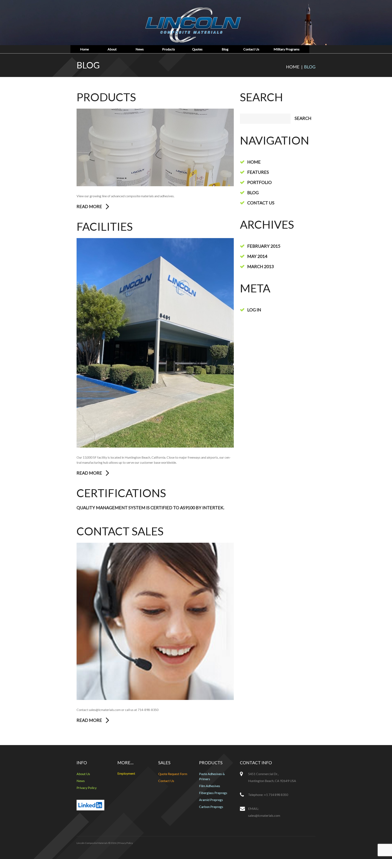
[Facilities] (155, 343)
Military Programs (287, 49)
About (112, 49)
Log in (254, 309)
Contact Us (251, 49)
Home (84, 49)
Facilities (105, 226)
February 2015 (263, 245)
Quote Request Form (172, 774)
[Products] (155, 147)
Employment (126, 773)
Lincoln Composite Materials (92, 843)
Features (258, 172)
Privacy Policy (87, 788)
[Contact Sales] (155, 621)
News (140, 49)
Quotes (197, 49)
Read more (89, 206)
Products (168, 49)
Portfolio (259, 182)
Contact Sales (120, 531)
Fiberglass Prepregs (213, 793)
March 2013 (260, 266)
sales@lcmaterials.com (264, 815)
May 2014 (257, 256)
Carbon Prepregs (211, 807)
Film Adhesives (209, 786)
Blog (225, 49)
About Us (83, 774)
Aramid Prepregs (211, 800)
